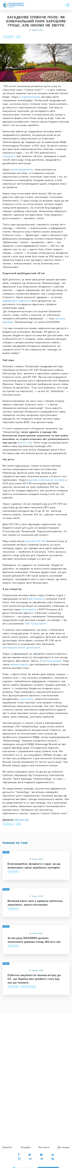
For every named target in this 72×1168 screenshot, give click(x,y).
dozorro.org (21, 819)
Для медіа (63, 1147)
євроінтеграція (28, 987)
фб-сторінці (36, 598)
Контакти (44, 1147)
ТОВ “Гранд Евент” (36, 623)
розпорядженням (23, 169)
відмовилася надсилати (17, 300)
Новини (6, 852)
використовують (19, 664)
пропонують (29, 609)
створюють (9, 156)
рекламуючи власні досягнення (21, 647)
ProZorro (8, 37)
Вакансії (7, 1147)
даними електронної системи (46, 480)
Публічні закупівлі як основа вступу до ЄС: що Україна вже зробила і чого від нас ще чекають (34, 979)
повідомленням (30, 96)
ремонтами (26, 699)
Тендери (25, 1147)
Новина (6, 926)
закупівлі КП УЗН (36, 541)
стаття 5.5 (25, 442)
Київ (18, 37)
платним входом (52, 660)
